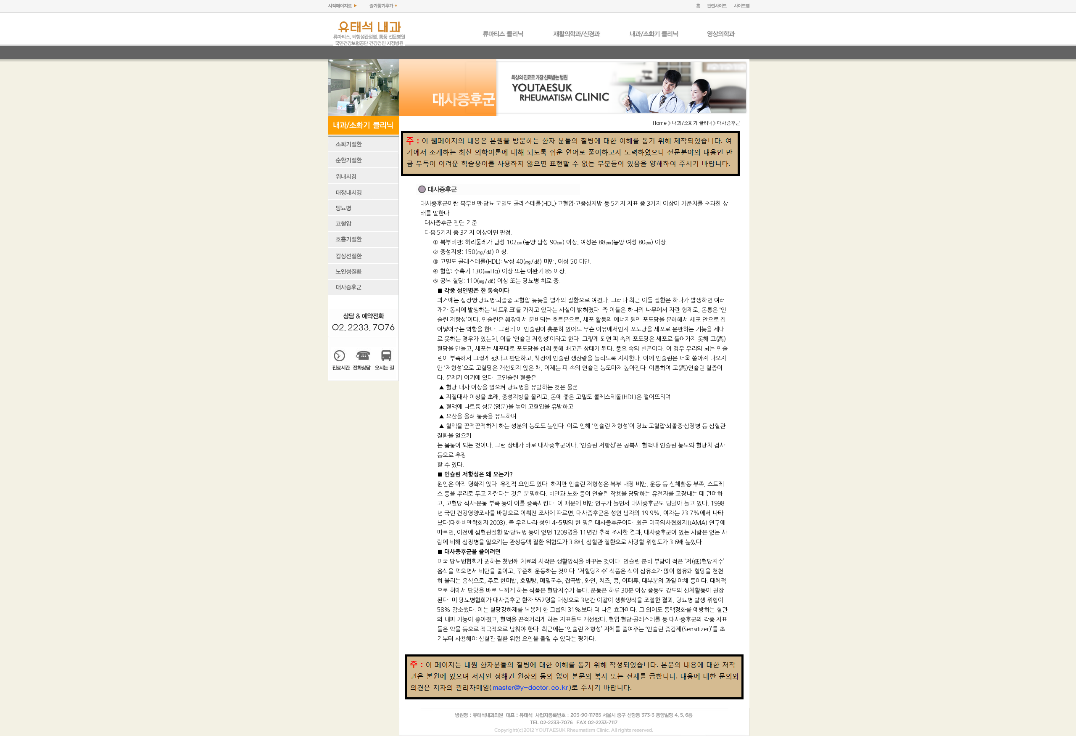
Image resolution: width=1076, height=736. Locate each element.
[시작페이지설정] (342, 6)
